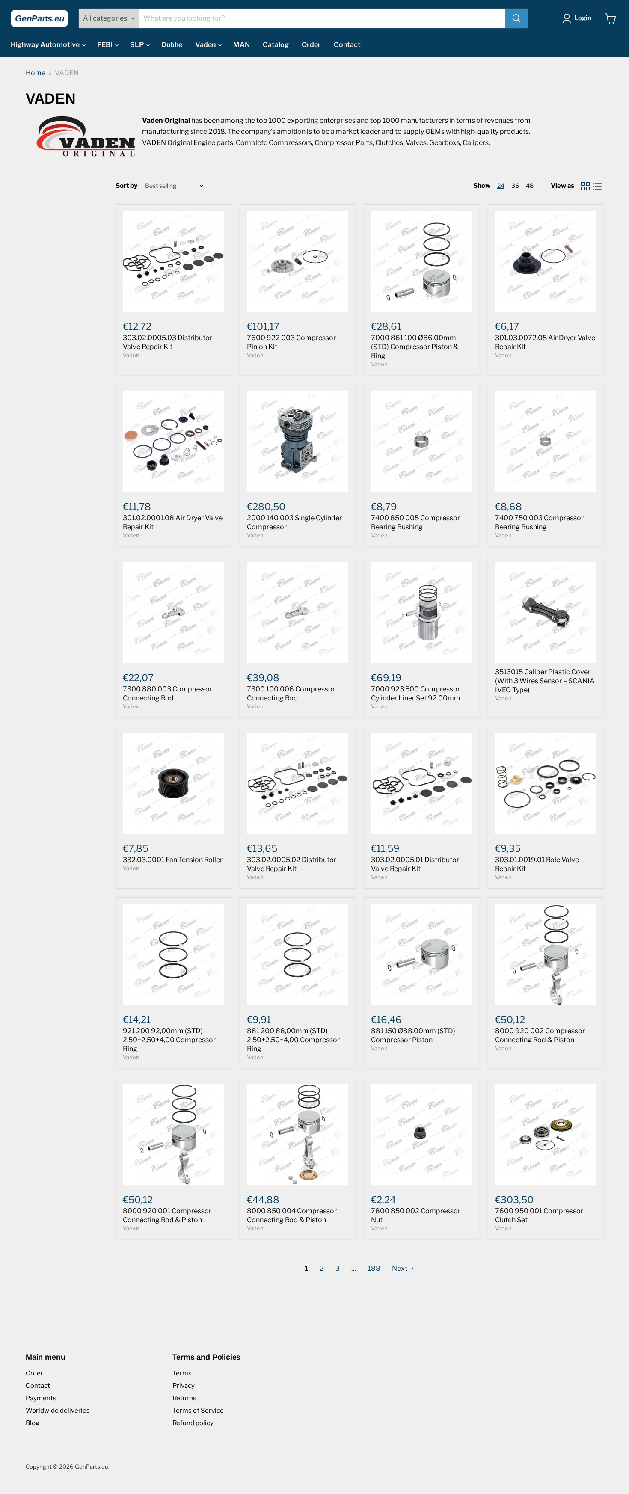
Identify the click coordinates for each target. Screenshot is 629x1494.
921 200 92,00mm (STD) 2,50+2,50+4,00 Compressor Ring (169, 1040)
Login (582, 18)
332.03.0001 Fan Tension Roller (173, 860)
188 (374, 1268)
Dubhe (171, 45)
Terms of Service (198, 1410)
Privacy (183, 1386)
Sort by (126, 186)
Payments (41, 1398)
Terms (182, 1373)
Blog (32, 1423)
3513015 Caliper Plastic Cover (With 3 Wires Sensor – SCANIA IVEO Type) (545, 681)
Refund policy (193, 1423)
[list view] (597, 186)
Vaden (206, 45)
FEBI (105, 45)
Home (35, 73)
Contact (347, 45)
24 (500, 185)
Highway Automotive (46, 45)
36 (515, 185)
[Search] (516, 18)
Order (311, 45)
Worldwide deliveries (58, 1410)
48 (530, 185)
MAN (241, 45)
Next (400, 1268)
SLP (137, 45)
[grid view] (585, 186)
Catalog (276, 45)
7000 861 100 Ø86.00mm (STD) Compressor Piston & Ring (414, 347)
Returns (184, 1398)
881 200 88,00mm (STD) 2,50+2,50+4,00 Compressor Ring (293, 1040)
